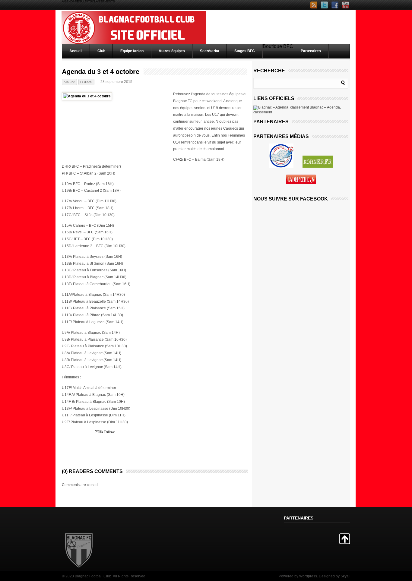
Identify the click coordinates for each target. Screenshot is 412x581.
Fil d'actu (86, 82)
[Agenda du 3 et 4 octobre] (87, 96)
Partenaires (311, 51)
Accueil (75, 51)
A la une (69, 82)
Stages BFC (244, 51)
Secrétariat (209, 51)
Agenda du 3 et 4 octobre (100, 71)
